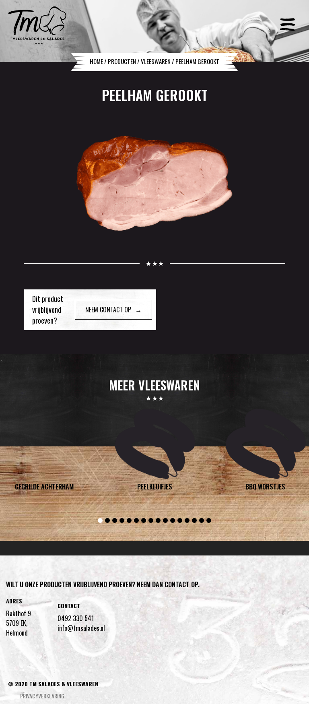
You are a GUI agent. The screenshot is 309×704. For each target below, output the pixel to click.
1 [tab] (100, 520)
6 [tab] (136, 520)
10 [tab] (165, 520)
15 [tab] (201, 520)
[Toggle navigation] (287, 21)
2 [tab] (107, 520)
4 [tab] (121, 520)
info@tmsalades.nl (81, 628)
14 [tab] (194, 520)
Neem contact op (108, 309)
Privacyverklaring (42, 696)
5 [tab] (129, 520)
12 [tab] (179, 520)
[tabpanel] (154, 452)
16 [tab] (208, 520)
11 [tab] (172, 520)
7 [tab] (143, 520)
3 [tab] (114, 520)
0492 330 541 (76, 618)
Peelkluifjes (154, 487)
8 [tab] (150, 520)
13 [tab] (187, 520)
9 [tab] (158, 520)
